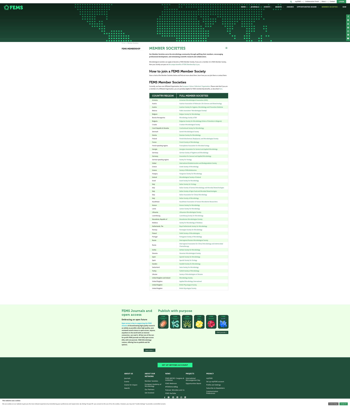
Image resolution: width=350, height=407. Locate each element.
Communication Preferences (212, 392)
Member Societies (330, 7)
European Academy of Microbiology (153, 385)
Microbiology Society (186, 278)
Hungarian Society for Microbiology (190, 174)
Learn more (149, 350)
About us (128, 374)
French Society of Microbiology (189, 142)
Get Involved (149, 393)
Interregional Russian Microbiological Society (193, 240)
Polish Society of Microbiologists (189, 233)
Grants (278, 7)
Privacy (210, 374)
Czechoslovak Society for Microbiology (191, 128)
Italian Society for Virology (187, 184)
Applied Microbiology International (190, 281)
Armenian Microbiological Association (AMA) (193, 100)
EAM (344, 7)
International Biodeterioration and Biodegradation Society (198, 163)
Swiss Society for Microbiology (189, 267)
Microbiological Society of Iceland (190, 177)
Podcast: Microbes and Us (174, 390)
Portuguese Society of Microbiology (190, 237)
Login (341, 2)
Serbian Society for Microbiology (189, 250)
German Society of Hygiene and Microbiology (193, 153)
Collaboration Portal (312, 1)
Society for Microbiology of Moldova (190, 223)
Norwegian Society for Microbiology (190, 230)
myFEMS (298, 1)
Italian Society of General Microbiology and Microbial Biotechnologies (201, 188)
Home (124, 43)
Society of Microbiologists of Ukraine (191, 274)
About (324, 1)
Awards (290, 7)
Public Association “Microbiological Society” (193, 110)
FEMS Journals (221, 332)
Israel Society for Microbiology (189, 181)
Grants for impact (130, 385)
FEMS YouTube (170, 393)
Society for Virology (185, 160)
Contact (332, 1)
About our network (150, 375)
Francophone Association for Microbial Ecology (194, 146)
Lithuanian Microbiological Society (190, 212)
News (243, 7)
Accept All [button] (343, 404)
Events (267, 7)
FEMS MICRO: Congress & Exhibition (174, 379)
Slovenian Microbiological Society (190, 253)
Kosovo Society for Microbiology (189, 205)
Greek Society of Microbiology (189, 167)
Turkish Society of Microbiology (189, 271)
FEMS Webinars (171, 383)
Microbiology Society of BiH (188, 117)
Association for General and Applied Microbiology (195, 156)
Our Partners (149, 389)
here (220, 89)
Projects (190, 374)
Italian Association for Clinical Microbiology (193, 195)
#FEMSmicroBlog (171, 387)
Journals (255, 7)
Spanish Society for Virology (188, 260)
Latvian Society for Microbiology (189, 209)
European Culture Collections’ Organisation (196, 86)
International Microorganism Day (193, 379)
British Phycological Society (188, 285)
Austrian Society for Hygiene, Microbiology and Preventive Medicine (201, 107)
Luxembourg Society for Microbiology (191, 216)
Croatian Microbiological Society (189, 125)
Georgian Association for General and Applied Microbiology (198, 149)
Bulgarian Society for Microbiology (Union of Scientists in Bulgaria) (200, 121)
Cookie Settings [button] (333, 404)
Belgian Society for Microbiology (189, 114)
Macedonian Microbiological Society (190, 219)
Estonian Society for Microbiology (190, 135)
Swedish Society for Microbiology (189, 264)
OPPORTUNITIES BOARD (307, 7)
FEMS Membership (131, 49)
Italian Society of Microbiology (189, 198)
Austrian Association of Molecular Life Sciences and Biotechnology (200, 103)
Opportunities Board (193, 383)
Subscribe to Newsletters (215, 388)
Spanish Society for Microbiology (189, 257)
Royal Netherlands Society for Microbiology (193, 226)
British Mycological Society (187, 288)
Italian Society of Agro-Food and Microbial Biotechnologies (198, 191)
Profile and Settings (213, 385)
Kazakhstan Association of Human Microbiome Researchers (198, 202)
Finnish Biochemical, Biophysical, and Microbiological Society (198, 139)
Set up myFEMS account (175, 365)
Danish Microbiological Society (189, 132)
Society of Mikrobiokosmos (188, 170)
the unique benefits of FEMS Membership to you (184, 64)
